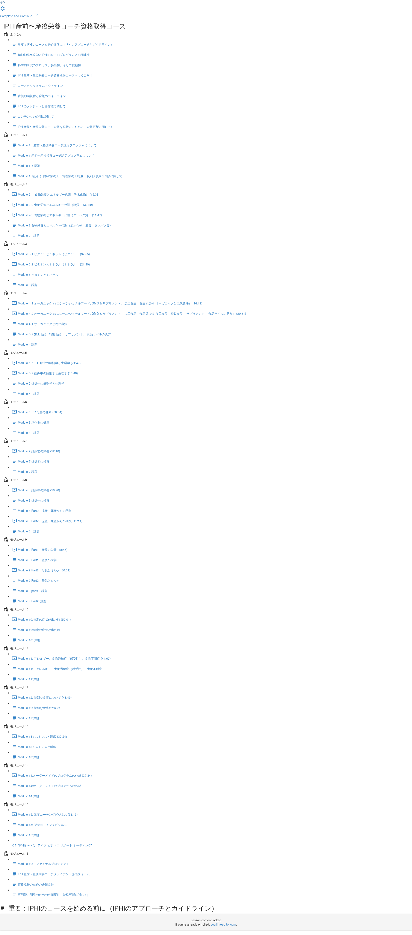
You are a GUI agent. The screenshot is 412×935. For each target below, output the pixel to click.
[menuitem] (2, 10)
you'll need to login (223, 924)
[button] (2, 4)
